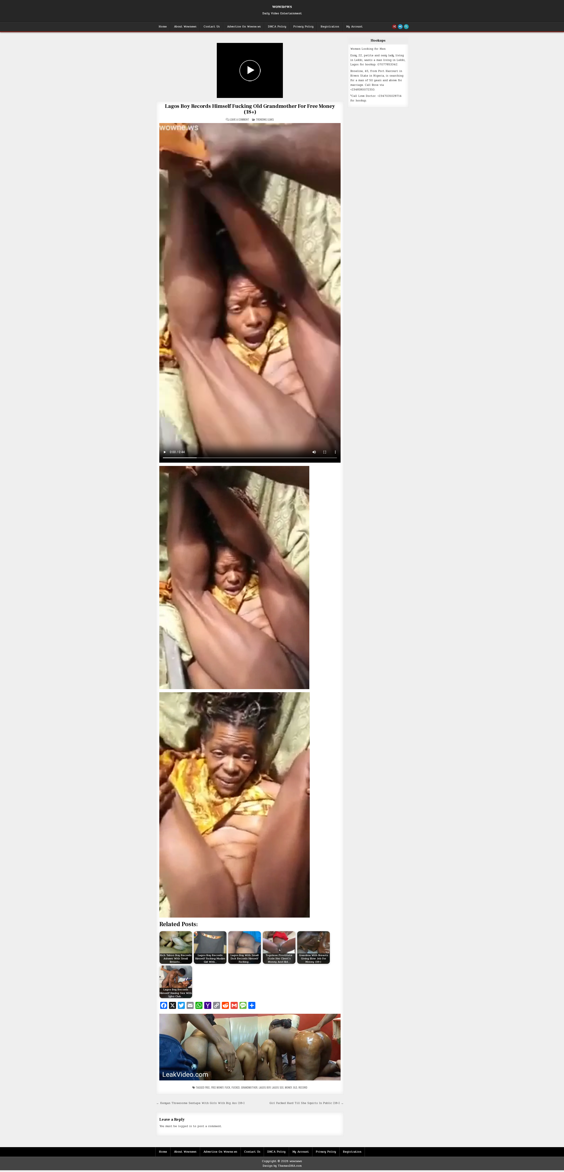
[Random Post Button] (394, 26)
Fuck (227, 1087)
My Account (354, 26)
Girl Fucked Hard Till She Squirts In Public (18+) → (306, 1103)
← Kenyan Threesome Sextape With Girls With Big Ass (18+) (200, 1103)
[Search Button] (406, 26)
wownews (282, 6)
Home (163, 26)
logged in (185, 1126)
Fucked (236, 1087)
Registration (330, 26)
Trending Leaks (265, 119)
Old (295, 1087)
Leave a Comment (239, 119)
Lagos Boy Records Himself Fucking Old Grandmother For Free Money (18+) (250, 109)
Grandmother (249, 1087)
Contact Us (212, 26)
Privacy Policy (303, 26)
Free (207, 1087)
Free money (217, 1087)
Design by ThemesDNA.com (282, 1166)
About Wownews (185, 26)
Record (303, 1087)
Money (288, 1087)
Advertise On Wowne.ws (244, 26)
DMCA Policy (277, 26)
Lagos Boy (265, 1087)
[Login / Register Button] (400, 26)
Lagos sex (278, 1087)
